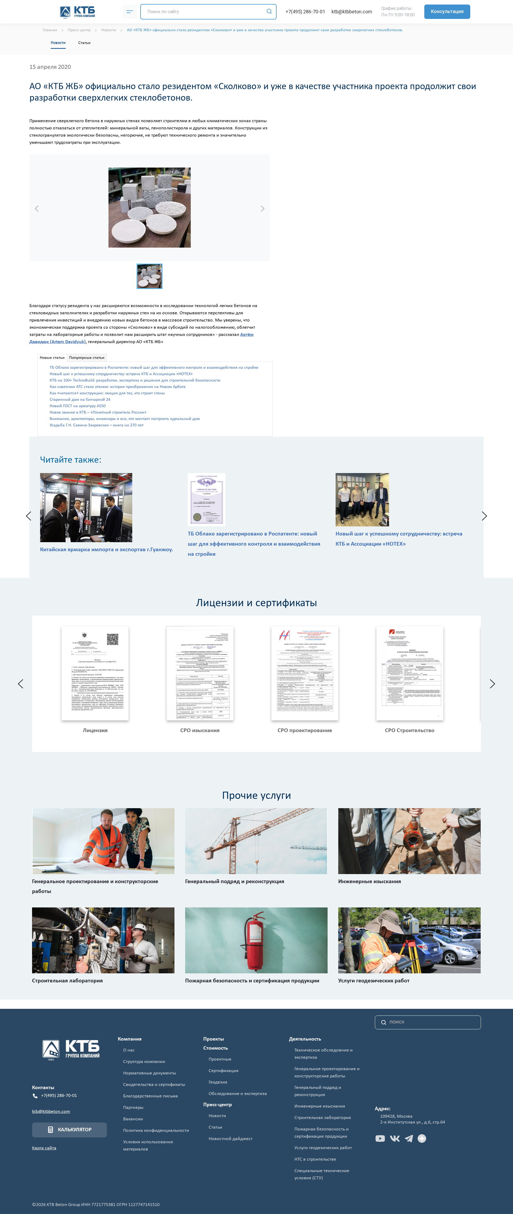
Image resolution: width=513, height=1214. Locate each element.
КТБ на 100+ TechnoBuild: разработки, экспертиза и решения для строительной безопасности (135, 380)
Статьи (84, 43)
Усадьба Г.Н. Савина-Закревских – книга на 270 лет (96, 425)
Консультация (447, 11)
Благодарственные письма (150, 1096)
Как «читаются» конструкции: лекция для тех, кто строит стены (107, 393)
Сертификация (224, 1070)
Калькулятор (75, 1130)
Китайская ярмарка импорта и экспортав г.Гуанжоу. (106, 550)
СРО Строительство (409, 731)
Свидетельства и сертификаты (154, 1084)
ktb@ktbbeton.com (352, 11)
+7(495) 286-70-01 (305, 11)
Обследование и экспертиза (238, 1093)
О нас (129, 1050)
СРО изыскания (200, 731)
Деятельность (305, 1039)
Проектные (220, 1059)
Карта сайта (44, 1148)
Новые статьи (52, 358)
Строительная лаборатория (322, 1117)
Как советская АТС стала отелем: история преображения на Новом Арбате (118, 387)
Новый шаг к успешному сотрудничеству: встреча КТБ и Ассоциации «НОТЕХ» (121, 374)
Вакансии (133, 1119)
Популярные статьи (86, 358)
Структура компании (144, 1061)
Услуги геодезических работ (323, 1147)
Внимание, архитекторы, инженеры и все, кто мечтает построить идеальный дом (125, 419)
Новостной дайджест (230, 1138)
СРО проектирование (305, 731)
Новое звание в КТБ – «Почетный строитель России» (98, 412)
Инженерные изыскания (319, 1106)
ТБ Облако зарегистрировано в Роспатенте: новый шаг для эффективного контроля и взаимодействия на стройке (154, 368)
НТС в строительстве (315, 1159)
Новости (58, 43)
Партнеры (133, 1107)
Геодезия (218, 1082)
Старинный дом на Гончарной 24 (80, 400)
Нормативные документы (149, 1073)
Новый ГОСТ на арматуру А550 (78, 406)
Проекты (213, 1039)
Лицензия (95, 731)
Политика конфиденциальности (156, 1130)
